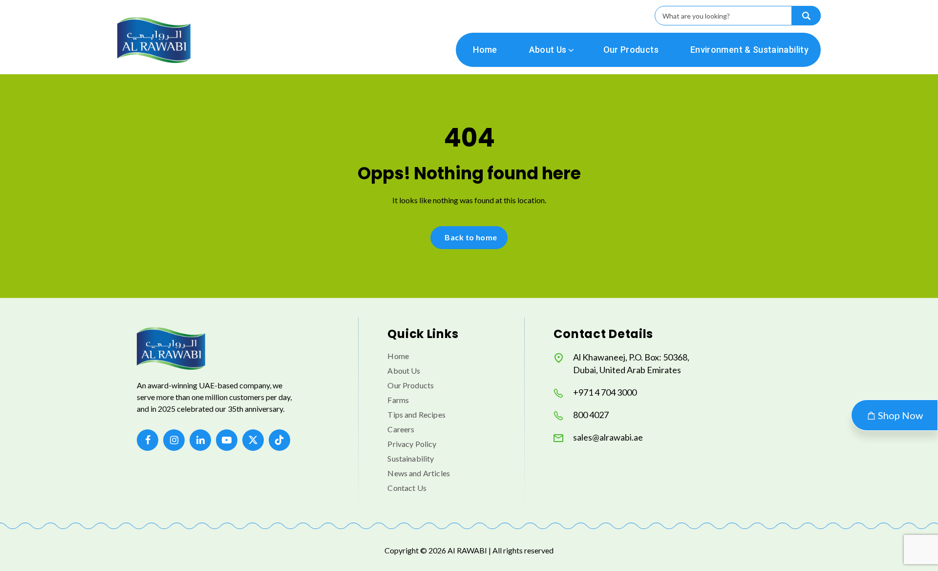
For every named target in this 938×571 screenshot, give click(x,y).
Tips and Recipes (416, 414)
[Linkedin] (200, 440)
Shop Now (899, 415)
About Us (548, 49)
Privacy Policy (411, 443)
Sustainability (410, 458)
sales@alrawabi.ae (608, 437)
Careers (400, 429)
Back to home (471, 237)
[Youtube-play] (226, 440)
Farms (398, 399)
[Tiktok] (279, 440)
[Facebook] (147, 440)
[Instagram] (174, 440)
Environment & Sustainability (749, 49)
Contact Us (406, 487)
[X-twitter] (253, 440)
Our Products (631, 49)
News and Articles (418, 473)
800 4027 (591, 414)
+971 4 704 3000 (605, 392)
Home (485, 49)
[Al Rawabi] (154, 40)
